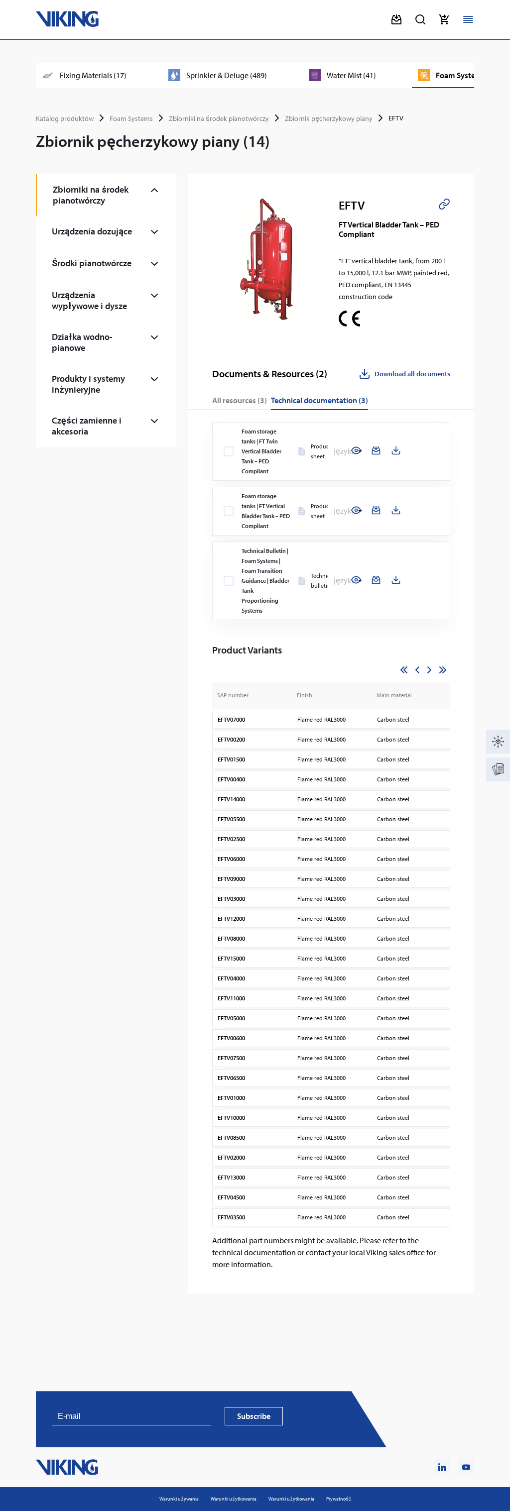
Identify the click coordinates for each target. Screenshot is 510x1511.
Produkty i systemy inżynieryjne (88, 384)
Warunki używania (179, 1499)
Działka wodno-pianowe (82, 342)
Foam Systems (131, 118)
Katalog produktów (65, 118)
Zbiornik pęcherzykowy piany (329, 118)
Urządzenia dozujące (92, 231)
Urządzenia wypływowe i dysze (89, 300)
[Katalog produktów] (498, 742)
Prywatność (338, 1499)
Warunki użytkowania (233, 1499)
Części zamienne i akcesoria (87, 426)
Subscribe (253, 1416)
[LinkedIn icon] (442, 1467)
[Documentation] (498, 769)
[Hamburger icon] (468, 19)
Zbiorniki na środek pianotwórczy (219, 118)
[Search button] (420, 19)
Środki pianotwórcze (91, 263)
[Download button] (396, 19)
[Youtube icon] (466, 1467)
